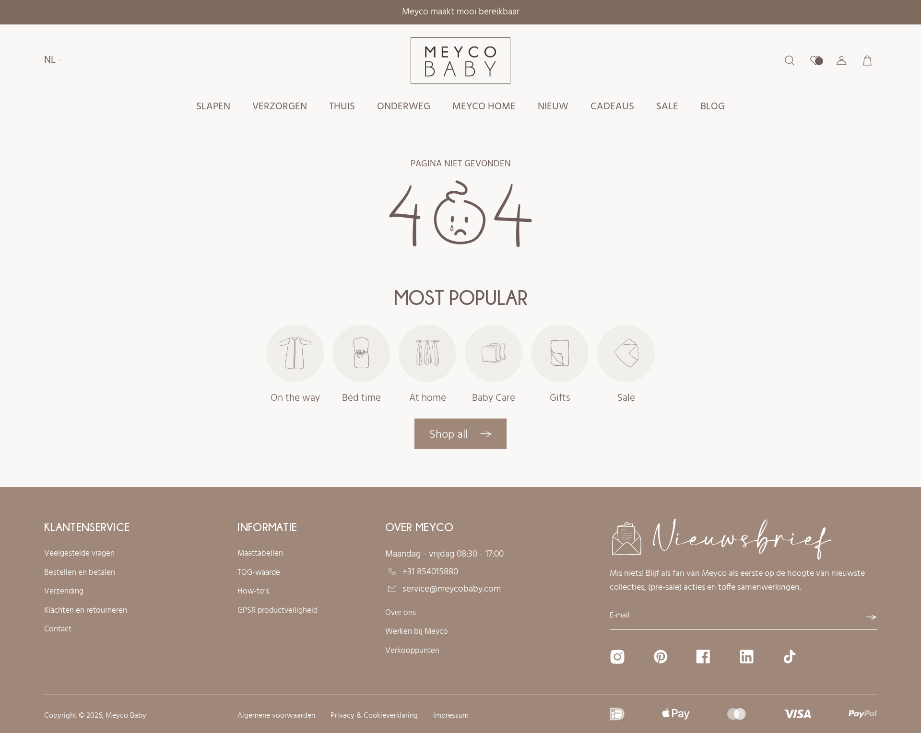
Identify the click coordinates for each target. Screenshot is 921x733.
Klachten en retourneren (85, 611)
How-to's (253, 591)
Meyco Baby (126, 716)
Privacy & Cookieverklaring (374, 716)
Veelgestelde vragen (79, 553)
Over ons (400, 613)
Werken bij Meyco (416, 632)
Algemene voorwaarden (276, 716)
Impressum (451, 716)
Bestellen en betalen (79, 573)
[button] (213, 107)
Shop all (450, 435)
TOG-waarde (258, 573)
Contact (57, 629)
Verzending (63, 591)
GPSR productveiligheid (277, 611)
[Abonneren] (871, 617)
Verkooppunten (412, 651)
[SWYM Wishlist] (815, 60)
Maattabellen (260, 553)
